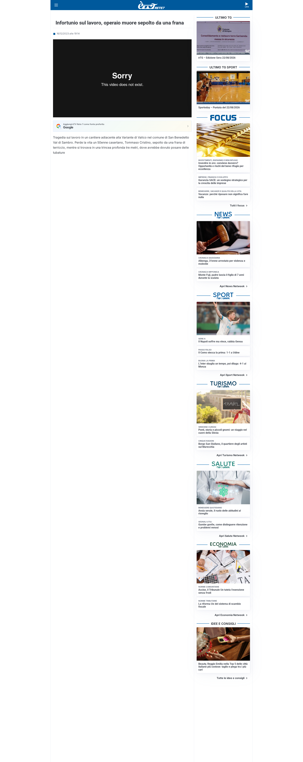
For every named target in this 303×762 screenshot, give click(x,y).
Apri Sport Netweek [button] (232, 374)
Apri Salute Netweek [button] (231, 535)
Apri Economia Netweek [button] (229, 615)
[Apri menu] (56, 5)
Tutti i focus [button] (237, 205)
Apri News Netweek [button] (232, 286)
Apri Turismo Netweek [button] (230, 455)
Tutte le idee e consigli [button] (230, 678)
